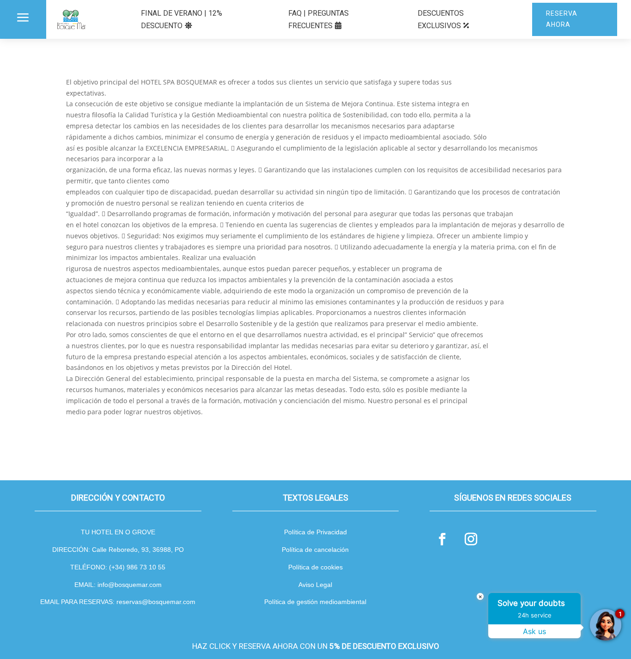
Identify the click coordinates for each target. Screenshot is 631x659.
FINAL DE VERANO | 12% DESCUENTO (181, 19)
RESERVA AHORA (561, 19)
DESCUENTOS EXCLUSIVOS (441, 19)
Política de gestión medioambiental (315, 601)
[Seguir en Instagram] (470, 539)
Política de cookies (315, 567)
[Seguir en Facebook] (442, 539)
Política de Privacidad (315, 532)
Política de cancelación (315, 549)
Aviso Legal (315, 584)
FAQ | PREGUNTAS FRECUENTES (318, 19)
